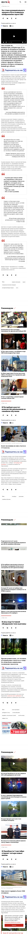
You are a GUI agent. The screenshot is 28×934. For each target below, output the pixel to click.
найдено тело (5, 718)
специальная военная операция (9, 284)
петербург (14, 496)
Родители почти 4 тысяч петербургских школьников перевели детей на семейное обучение (13, 542)
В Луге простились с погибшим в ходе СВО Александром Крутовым (13, 352)
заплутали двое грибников (14, 695)
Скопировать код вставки (21, 45)
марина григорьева (16, 282)
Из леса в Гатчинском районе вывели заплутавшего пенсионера (13, 841)
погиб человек (21, 715)
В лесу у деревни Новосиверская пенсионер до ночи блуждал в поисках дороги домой (13, 797)
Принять (14, 925)
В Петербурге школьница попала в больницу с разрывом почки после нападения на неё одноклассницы (12, 566)
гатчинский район (16, 712)
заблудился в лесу (6, 712)
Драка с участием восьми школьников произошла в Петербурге (13, 612)
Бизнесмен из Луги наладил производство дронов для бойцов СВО (13, 330)
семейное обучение (6, 499)
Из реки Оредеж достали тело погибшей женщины (11, 819)
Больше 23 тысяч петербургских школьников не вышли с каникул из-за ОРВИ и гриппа (13, 589)
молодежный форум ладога (8, 287)
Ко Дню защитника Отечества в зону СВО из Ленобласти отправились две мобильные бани (13, 375)
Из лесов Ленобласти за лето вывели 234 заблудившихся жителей (13, 774)
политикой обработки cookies (12, 922)
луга (17, 287)
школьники (21, 496)
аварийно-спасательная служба (9, 715)
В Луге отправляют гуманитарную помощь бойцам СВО (12, 397)
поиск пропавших (15, 709)
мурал (24, 282)
